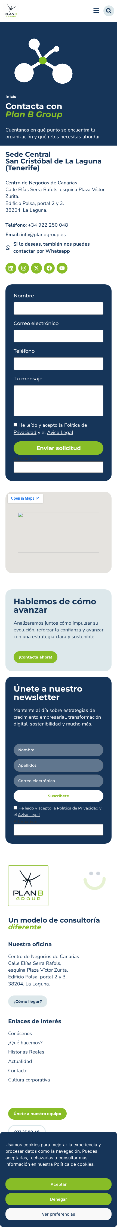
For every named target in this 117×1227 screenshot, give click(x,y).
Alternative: (25, 459)
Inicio (10, 96)
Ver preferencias (58, 1214)
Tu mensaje (28, 379)
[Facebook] (49, 268)
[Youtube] (62, 268)
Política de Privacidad (77, 808)
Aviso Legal (60, 432)
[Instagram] (23, 268)
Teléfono (24, 351)
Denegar (58, 1199)
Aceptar (59, 1184)
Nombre (24, 296)
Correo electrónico (36, 323)
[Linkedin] (10, 268)
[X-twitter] (36, 268)
